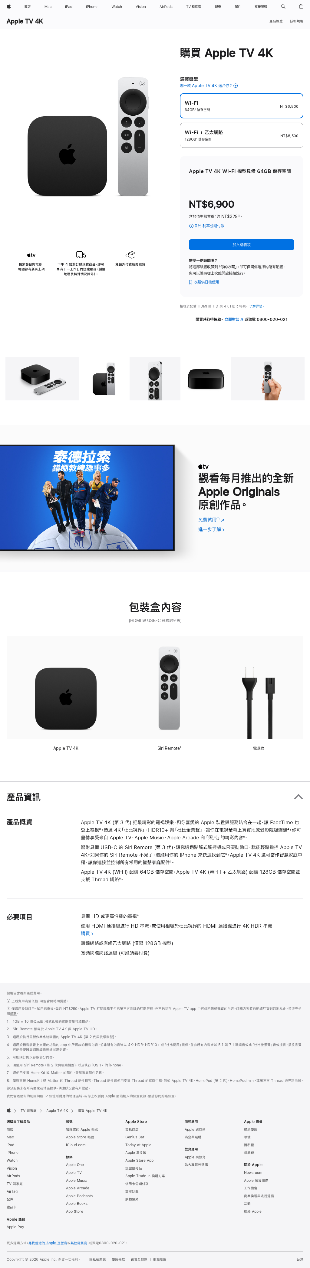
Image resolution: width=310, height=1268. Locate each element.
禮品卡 (12, 1207)
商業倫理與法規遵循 (259, 1196)
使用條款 (118, 1259)
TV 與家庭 (29, 1111)
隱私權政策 (97, 1259)
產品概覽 (276, 21)
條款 (13, 1013)
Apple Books (76, 1203)
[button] (283, 6)
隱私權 (249, 1145)
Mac (10, 1137)
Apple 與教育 (195, 1157)
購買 (85, 933)
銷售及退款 (139, 1259)
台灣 (300, 1259)
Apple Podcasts (79, 1196)
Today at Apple (138, 1145)
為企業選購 (193, 1137)
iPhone (12, 1152)
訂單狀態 (132, 1191)
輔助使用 (250, 1129)
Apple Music (76, 1180)
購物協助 (132, 1199)
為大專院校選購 (196, 1165)
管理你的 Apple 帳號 (82, 1129)
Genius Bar (134, 1137)
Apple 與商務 (195, 1129)
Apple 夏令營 (135, 1152)
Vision (12, 1168)
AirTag (12, 1191)
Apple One (75, 1165)
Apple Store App (139, 1160)
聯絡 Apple (253, 1211)
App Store (74, 1211)
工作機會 (250, 1188)
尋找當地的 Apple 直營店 (47, 1243)
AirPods (13, 1176)
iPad (10, 1145)
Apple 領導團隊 (256, 1180)
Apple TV (74, 1173)
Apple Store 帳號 (80, 1137)
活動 (247, 1203)
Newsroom (253, 1173)
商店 (10, 1129)
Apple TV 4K (25, 21)
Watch (12, 1160)
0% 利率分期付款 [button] (216, 226)
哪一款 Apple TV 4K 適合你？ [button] (206, 85)
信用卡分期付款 (137, 1184)
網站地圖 (160, 1259)
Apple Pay (15, 1227)
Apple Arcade (77, 1188)
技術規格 (296, 21)
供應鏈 (249, 1152)
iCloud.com (75, 1145)
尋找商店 (132, 1129)
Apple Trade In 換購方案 (145, 1176)
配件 (10, 1199)
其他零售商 (79, 1243)
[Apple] (9, 1110)
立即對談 (234, 319)
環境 (247, 1137)
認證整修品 (133, 1168)
